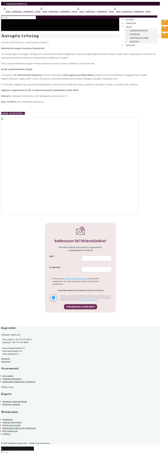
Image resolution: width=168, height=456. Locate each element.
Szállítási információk (12, 422)
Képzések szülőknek (11, 404)
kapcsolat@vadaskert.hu (13, 348)
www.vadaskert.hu (10, 354)
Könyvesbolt (8, 376)
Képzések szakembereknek (14, 401)
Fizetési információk (11, 425)
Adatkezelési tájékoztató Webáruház (19, 428)
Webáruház (7, 419)
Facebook (5, 358)
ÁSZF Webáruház (10, 431)
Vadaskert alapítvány (12, 379)
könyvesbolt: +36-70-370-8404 (17, 339)
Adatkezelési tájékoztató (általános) (19, 381)
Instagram (5, 361)
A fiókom (6, 434)
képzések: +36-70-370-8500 (15, 342)
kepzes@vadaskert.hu (17, 3)
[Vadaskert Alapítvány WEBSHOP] (77, 11)
